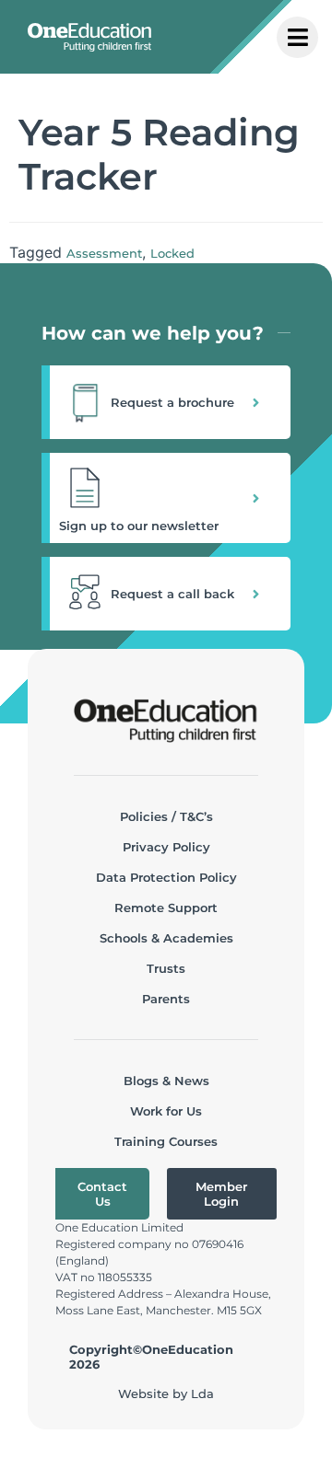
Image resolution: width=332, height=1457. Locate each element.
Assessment (104, 253)
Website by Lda (166, 1393)
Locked (172, 253)
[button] (166, 402)
